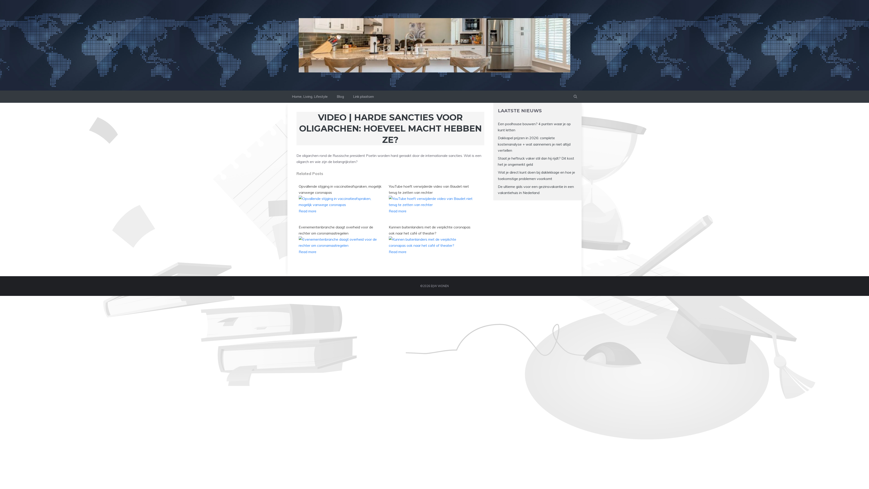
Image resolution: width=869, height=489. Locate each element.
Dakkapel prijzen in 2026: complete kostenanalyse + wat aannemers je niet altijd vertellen (534, 144)
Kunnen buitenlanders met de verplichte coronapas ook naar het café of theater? (429, 230)
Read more (307, 211)
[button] (575, 97)
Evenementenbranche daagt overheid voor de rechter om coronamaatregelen (336, 230)
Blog (340, 96)
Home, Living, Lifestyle (310, 96)
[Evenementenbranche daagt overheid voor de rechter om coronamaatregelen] (341, 245)
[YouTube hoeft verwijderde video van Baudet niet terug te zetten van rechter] (431, 204)
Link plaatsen (363, 96)
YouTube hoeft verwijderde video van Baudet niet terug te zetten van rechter (429, 189)
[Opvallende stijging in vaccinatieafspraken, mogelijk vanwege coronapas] (341, 204)
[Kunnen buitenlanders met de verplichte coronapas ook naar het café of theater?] (431, 245)
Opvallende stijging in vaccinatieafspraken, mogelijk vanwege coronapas (340, 189)
